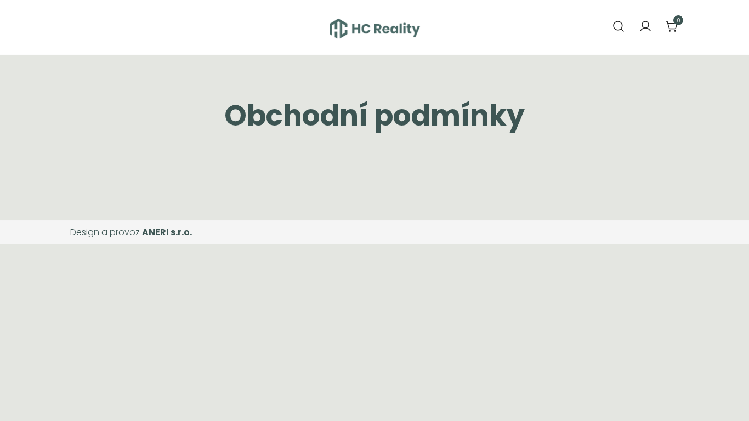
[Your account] (645, 27)
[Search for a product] (618, 27)
